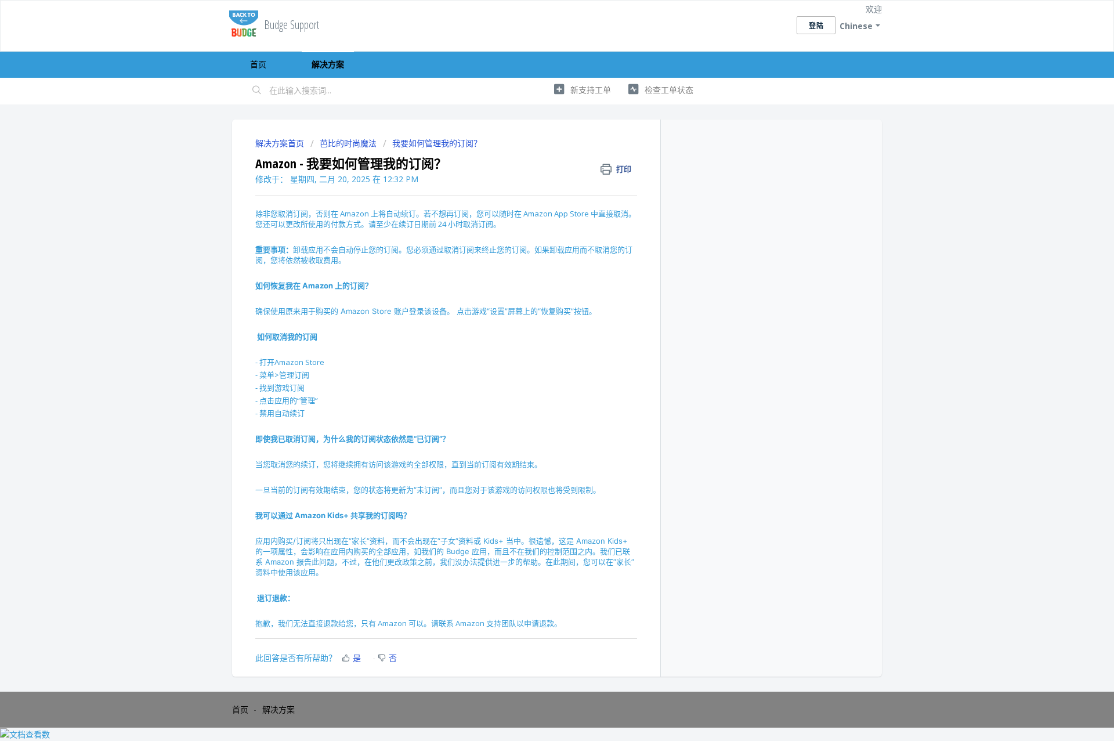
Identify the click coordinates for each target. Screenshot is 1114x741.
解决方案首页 (280, 143)
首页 (258, 64)
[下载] (535, 220)
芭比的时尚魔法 (348, 143)
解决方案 (328, 64)
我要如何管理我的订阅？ (437, 143)
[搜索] (257, 91)
